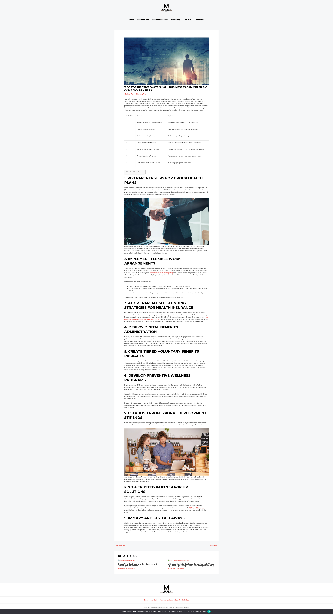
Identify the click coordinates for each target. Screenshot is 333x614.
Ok (209, 611)
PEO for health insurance (196, 508)
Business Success (160, 20)
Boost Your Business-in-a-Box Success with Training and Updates (138, 565)
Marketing (175, 20)
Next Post (214, 546)
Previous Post (120, 546)
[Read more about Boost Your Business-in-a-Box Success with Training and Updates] (126, 560)
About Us (187, 20)
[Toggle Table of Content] (142, 172)
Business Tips (143, 20)
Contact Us (199, 20)
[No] (331, 611)
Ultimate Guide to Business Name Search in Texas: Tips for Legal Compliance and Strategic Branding (191, 565)
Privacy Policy (154, 600)
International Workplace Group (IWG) (161, 273)
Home (131, 20)
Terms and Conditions (166, 600)
